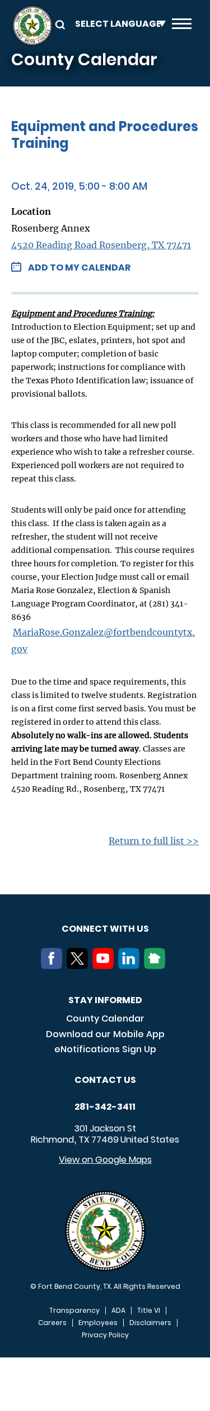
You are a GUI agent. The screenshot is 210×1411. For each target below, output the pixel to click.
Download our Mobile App (105, 1034)
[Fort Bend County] (32, 25)
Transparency (74, 1310)
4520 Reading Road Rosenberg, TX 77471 (101, 245)
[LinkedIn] (131, 965)
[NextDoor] (157, 965)
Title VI (148, 1310)
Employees (98, 1323)
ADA (118, 1310)
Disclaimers (150, 1323)
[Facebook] (54, 965)
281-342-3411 (105, 1107)
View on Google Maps (105, 1159)
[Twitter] (79, 965)
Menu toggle (182, 25)
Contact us (105, 1079)
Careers (52, 1323)
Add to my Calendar (79, 267)
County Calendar (105, 1018)
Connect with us (105, 928)
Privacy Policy (105, 1335)
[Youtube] (105, 965)
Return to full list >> (154, 840)
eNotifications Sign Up (105, 1049)
